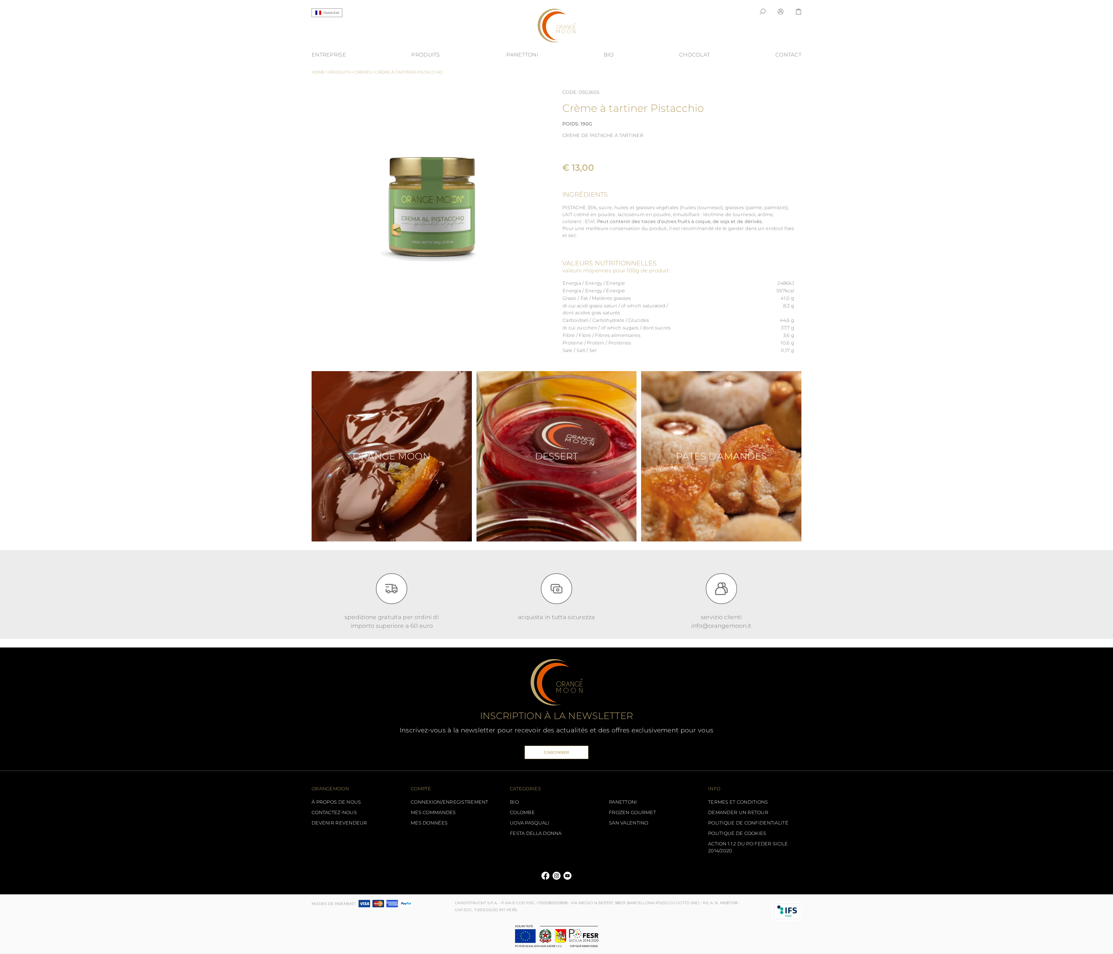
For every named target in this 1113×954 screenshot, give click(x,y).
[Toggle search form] (762, 11)
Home (320, 72)
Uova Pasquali (530, 823)
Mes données (429, 823)
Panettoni (623, 802)
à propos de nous (336, 802)
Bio (514, 802)
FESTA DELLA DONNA (536, 833)
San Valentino (628, 823)
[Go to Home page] (556, 26)
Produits (341, 72)
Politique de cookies (737, 833)
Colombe (522, 812)
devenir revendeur (339, 823)
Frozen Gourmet (632, 812)
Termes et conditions (738, 802)
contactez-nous (334, 812)
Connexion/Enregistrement (449, 802)
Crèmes (364, 72)
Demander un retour (738, 812)
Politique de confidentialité (748, 823)
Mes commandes (433, 812)
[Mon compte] (780, 11)
